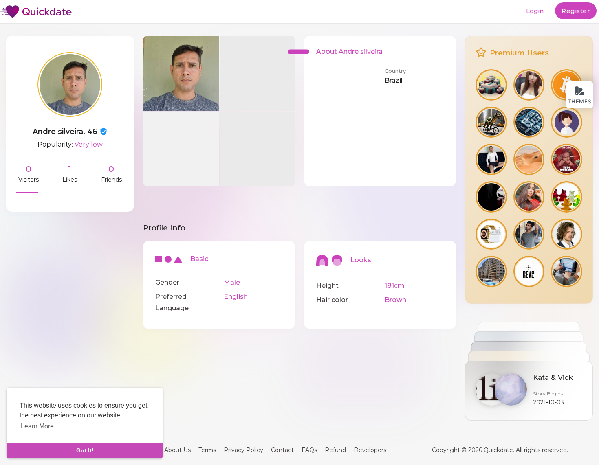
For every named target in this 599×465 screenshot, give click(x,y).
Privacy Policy (243, 450)
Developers (370, 450)
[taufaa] (491, 197)
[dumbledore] (529, 122)
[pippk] (529, 159)
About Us (177, 450)
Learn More (37, 426)
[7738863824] (491, 234)
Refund (335, 450)
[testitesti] (566, 271)
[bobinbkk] (529, 197)
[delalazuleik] (566, 159)
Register (576, 11)
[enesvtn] (491, 85)
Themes (579, 101)
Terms (207, 450)
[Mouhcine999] (529, 271)
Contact (282, 450)
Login (535, 11)
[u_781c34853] (491, 271)
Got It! (85, 450)
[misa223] (491, 159)
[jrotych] (529, 234)
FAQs (309, 450)
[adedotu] (491, 122)
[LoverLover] (566, 197)
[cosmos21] (566, 122)
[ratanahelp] (529, 85)
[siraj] (566, 234)
